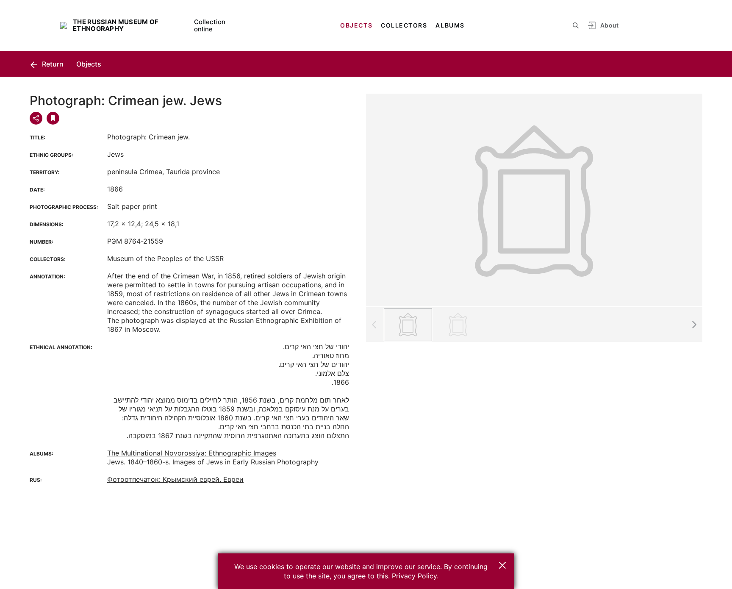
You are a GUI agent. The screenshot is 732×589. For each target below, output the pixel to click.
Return (52, 64)
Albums (449, 25)
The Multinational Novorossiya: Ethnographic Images (191, 453)
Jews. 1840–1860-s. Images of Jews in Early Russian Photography (213, 462)
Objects (356, 25)
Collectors (404, 25)
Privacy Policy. (415, 576)
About (609, 25)
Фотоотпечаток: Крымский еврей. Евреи (175, 479)
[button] (693, 324)
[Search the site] (575, 25)
